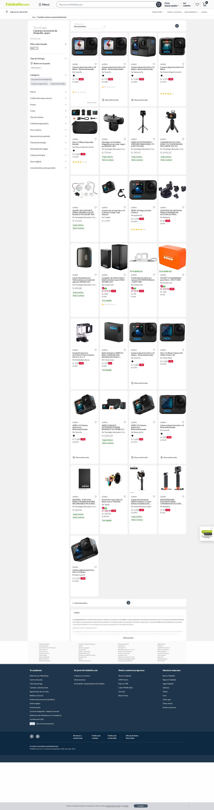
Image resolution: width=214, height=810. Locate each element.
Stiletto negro (43, 655)
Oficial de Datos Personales (132, 737)
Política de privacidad (112, 737)
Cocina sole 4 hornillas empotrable (47, 647)
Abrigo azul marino (123, 644)
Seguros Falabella (169, 680)
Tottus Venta (167, 703)
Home (34, 17)
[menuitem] (156, 12)
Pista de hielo (82, 649)
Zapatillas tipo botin (84, 653)
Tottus (165, 692)
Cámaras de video (58, 84)
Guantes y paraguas (84, 647)
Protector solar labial (124, 653)
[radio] (73, 92)
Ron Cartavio (161, 660)
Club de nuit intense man (125, 651)
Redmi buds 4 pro (44, 659)
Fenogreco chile (122, 655)
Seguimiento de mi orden (39, 692)
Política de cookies (96, 737)
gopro (33, 48)
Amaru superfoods (44, 657)
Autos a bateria (43, 651)
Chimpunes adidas (44, 644)
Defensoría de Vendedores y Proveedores (45, 715)
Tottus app (167, 699)
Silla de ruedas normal (85, 660)
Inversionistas (35, 707)
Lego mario (161, 657)
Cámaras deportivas (39, 84)
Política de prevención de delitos (42, 699)
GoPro (78, 631)
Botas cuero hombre (163, 649)
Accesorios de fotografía (41, 79)
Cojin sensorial (162, 655)
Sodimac (166, 688)
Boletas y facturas (36, 695)
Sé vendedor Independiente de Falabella (89, 684)
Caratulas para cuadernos (125, 660)
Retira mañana (36, 68)
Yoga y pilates (161, 644)
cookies (126, 806)
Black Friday (123, 695)
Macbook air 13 (43, 649)
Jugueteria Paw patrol (164, 647)
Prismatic (160, 646)
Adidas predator (43, 646)
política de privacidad (113, 806)
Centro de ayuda (36, 680)
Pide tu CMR (123, 684)
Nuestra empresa (169, 707)
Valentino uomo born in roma (126, 657)
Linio (165, 695)
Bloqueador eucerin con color (126, 649)
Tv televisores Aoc (44, 653)
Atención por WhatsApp (39, 676)
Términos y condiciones (78, 737)
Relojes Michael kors (44, 660)
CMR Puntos (123, 680)
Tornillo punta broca (163, 653)
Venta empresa (79, 680)
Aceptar (141, 806)
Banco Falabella (169, 676)
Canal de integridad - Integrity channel (44, 711)
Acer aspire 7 (121, 646)
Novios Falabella (124, 676)
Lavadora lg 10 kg (162, 659)
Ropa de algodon (162, 651)
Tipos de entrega (36, 684)
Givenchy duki (83, 657)
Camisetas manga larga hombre (126, 659)
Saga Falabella (168, 684)
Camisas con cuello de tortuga (87, 655)
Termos (81, 659)
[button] (109, 4)
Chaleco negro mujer (84, 651)
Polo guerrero (122, 647)
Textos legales (35, 703)
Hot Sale (121, 692)
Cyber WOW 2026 (125, 688)
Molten (81, 646)
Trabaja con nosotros (82, 676)
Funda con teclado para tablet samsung (87, 644)
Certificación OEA (37, 719)
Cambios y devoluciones (39, 688)
